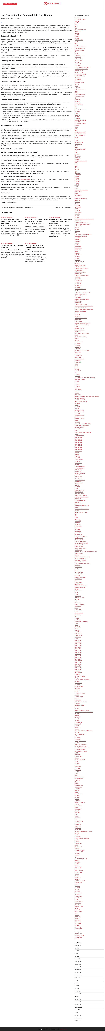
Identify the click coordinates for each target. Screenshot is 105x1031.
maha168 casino (79, 58)
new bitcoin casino (79, 493)
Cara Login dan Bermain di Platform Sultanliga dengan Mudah (34, 247)
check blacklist (78, 898)
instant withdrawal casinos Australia (84, 712)
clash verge (77, 353)
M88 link (77, 38)
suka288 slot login (79, 435)
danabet (77, 599)
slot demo (77, 403)
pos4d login (77, 343)
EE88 (76, 580)
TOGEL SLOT (78, 904)
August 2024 (77, 1010)
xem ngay (77, 159)
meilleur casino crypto (80, 272)
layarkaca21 (78, 700)
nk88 (76, 108)
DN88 (76, 26)
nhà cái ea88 (78, 103)
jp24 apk (77, 178)
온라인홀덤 (77, 277)
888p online (77, 156)
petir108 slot (78, 920)
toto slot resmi (78, 809)
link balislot (77, 314)
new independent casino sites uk (83, 432)
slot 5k (76, 41)
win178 (76, 209)
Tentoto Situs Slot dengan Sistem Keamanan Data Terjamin (36, 220)
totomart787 (78, 521)
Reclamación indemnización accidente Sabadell (87, 396)
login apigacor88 (79, 785)
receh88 (77, 454)
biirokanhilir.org (78, 805)
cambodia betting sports (81, 751)
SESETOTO (77, 502)
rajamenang (78, 923)
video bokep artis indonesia (81, 497)
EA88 (76, 28)
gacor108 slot (78, 632)
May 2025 (77, 985)
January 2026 (78, 964)
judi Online (77, 413)
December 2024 (78, 999)
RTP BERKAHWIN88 (80, 480)
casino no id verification (81, 495)
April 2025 (77, 988)
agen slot (77, 33)
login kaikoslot (78, 896)
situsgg (76, 45)
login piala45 (78, 828)
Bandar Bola (78, 826)
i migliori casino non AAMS (81, 222)
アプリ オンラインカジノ (81, 536)
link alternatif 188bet (80, 693)
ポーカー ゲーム (79, 296)
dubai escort (78, 869)
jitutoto (76, 845)
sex (75, 372)
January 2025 (78, 996)
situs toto (77, 381)
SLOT (76, 93)
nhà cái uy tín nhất (79, 539)
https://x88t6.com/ (79, 50)
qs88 (76, 232)
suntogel (77, 725)
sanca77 (77, 203)
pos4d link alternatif (80, 398)
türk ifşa (77, 840)
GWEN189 (77, 456)
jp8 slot (76, 186)
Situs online (77, 603)
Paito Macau (78, 637)
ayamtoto (77, 841)
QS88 (76, 171)
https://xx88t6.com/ (80, 48)
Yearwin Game (78, 533)
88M (76, 514)
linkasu (76, 517)
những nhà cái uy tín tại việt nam (83, 67)
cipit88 (76, 420)
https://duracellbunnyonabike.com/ (83, 730)
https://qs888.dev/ (79, 427)
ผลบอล (76, 434)
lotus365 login (78, 579)
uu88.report (77, 17)
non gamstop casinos (80, 19)
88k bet (76, 137)
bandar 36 (77, 575)
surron (76, 638)
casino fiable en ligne (80, 265)
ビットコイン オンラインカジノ (83, 292)
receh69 (77, 695)
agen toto (77, 35)
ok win (76, 139)
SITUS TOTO (78, 727)
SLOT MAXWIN (78, 437)
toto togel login (78, 892)
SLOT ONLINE (78, 469)
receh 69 (77, 874)
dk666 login (77, 620)
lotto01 (76, 865)
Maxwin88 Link (78, 846)
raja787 (76, 628)
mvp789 (77, 227)
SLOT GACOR (78, 640)
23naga (76, 367)
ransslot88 (77, 487)
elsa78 (76, 193)
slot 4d (76, 592)
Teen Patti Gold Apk (79, 75)
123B (76, 527)
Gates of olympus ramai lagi (82, 710)
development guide (79, 604)
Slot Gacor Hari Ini (79, 328)
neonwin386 (78, 31)
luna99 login (78, 174)
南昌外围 (77, 408)
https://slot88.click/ (79, 415)
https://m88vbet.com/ (80, 29)
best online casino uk (80, 587)
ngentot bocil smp (79, 776)
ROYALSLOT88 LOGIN (80, 120)
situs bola (77, 125)
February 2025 (78, 993)
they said (77, 338)
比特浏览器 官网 (79, 584)
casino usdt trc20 (79, 546)
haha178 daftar (78, 567)
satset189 (77, 522)
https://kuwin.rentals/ (80, 133)
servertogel (77, 823)
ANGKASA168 (78, 672)
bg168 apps (78, 770)
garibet (76, 691)
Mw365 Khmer (78, 191)
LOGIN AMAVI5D (79, 492)
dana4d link (77, 524)
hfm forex (77, 253)
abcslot (76, 611)
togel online (77, 87)
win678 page (78, 157)
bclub (76, 91)
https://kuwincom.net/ (80, 110)
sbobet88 (77, 799)
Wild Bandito (78, 394)
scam (76, 775)
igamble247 (78, 64)
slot (75, 616)
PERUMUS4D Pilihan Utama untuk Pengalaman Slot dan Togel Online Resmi (60, 221)
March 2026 (77, 959)
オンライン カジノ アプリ (81, 69)
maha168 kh (78, 57)
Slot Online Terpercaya (80, 289)
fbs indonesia (78, 195)
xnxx (76, 819)
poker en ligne (78, 321)
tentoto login (78, 596)
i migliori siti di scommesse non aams (84, 219)
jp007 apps (77, 768)
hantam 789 (78, 724)
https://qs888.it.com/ (80, 89)
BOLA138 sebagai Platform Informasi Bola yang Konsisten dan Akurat (11, 221)
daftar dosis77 (78, 843)
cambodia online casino (81, 701)
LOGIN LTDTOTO (79, 459)
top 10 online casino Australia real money (85, 377)
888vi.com (77, 154)
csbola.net (77, 879)
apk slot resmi (78, 872)
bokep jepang (78, 362)
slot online (77, 214)
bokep (76, 145)
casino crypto (78, 226)
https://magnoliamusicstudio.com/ (83, 234)
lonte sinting (78, 877)
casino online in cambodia (81, 190)
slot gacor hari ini (79, 72)
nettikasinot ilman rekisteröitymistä (83, 831)
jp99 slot (77, 183)
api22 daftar (78, 278)
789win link (77, 249)
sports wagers (78, 882)
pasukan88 (77, 717)
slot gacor (77, 77)
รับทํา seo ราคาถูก (79, 261)
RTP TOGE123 (78, 478)
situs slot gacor (78, 81)
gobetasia (77, 688)
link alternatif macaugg (80, 74)
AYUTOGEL (77, 862)
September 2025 (78, 975)
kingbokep (77, 918)
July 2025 (77, 980)
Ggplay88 (77, 860)
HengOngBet (78, 531)
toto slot (77, 715)
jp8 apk (76, 188)
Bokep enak (77, 316)
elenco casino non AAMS (81, 744)
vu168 (76, 326)
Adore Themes (63, 1029)
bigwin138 (77, 910)
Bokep (76, 365)
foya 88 (76, 792)
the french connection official (82, 333)
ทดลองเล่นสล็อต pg (79, 734)
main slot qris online (80, 676)
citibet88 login (78, 933)
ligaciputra (77, 703)
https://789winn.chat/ (80, 135)
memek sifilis (78, 903)
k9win (76, 52)
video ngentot (78, 212)
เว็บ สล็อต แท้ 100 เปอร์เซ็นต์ (82, 350)
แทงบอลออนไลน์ (79, 70)
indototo (77, 915)
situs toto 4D (78, 284)
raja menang (78, 927)
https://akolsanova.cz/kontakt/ (82, 679)
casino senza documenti (81, 236)
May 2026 (77, 953)
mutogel (77, 719)
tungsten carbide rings (80, 560)
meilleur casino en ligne (80, 294)
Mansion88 (77, 287)
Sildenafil (77, 369)
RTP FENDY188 (78, 483)
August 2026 (77, 945)
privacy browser (78, 342)
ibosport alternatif (79, 411)
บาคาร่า (77, 729)
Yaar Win (77, 215)
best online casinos (79, 597)
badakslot (77, 795)
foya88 (76, 313)
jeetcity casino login (80, 379)
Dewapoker (77, 684)
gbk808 (76, 773)
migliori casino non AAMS (81, 543)
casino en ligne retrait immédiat (82, 323)
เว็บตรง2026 (78, 371)
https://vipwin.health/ (80, 132)
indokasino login (79, 696)
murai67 (77, 84)
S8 (75, 98)
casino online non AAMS (81, 318)
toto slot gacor (78, 550)
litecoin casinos (78, 901)
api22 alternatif (78, 255)
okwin (76, 127)
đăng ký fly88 (78, 389)
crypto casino (78, 319)
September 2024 (78, 1007)
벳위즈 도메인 (78, 534)
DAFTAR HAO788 (79, 40)
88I (75, 516)
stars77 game (78, 23)
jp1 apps (77, 618)
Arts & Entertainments (11, 202)
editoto (76, 623)
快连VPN (77, 790)
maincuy (77, 889)
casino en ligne (78, 273)
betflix (76, 908)
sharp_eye (17, 18)
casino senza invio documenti (82, 556)
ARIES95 (77, 452)
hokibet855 (77, 118)
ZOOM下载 (77, 626)
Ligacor (76, 816)
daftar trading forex (79, 55)
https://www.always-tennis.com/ (83, 563)
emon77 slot (78, 65)
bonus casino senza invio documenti (84, 306)
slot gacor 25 (78, 894)
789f (76, 106)
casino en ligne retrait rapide (82, 275)
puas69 (76, 244)
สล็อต (76, 430)
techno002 (77, 122)
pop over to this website (80, 336)
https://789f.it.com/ (80, 96)
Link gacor (77, 674)
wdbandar (77, 788)
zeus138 (77, 698)
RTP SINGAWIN (78, 476)
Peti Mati (77, 863)
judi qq (76, 761)
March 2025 (77, 991)
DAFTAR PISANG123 (80, 473)
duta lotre (77, 485)
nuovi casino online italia (81, 307)
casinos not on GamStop (81, 198)
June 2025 (77, 983)
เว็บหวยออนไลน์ (79, 906)
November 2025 (78, 969)
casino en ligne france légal (81, 268)
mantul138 (77, 812)
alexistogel (77, 205)
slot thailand (78, 79)
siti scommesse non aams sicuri (83, 224)
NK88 (76, 130)
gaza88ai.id (77, 241)
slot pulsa (77, 720)
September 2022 (78, 1018)
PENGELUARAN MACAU (81, 401)
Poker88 (77, 510)
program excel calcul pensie (82, 838)
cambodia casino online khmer (82, 748)
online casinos (78, 582)
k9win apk (77, 115)
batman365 (77, 916)
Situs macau (78, 606)
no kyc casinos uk (79, 410)
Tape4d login (78, 461)
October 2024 (78, 1004)
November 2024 (78, 1002)
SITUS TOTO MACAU (80, 802)
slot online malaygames (81, 858)
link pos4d (77, 374)
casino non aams (79, 553)
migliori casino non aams (81, 558)
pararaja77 (77, 855)
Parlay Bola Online (79, 705)
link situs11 (77, 429)
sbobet (76, 736)
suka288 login (78, 280)
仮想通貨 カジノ (79, 538)
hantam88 (77, 202)
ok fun (76, 151)
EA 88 (76, 43)
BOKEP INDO (78, 498)
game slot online (79, 574)
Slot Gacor (77, 101)
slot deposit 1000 (79, 852)
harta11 (76, 758)
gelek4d (76, 147)
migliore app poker (79, 545)
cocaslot (77, 783)
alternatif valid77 (79, 756)
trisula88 (77, 811)
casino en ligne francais (81, 304)
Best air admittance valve (81, 512)
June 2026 (77, 950)
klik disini (77, 732)
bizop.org (77, 707)
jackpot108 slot (78, 635)
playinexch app (78, 526)
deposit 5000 (78, 331)
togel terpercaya (79, 142)
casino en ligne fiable (80, 577)
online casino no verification (82, 425)
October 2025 (78, 972)
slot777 (76, 53)
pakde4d (77, 243)
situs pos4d (77, 360)
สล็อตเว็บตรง (78, 200)
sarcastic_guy (4, 225)
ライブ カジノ (78, 282)
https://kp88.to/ (79, 104)
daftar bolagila (78, 144)
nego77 (76, 807)
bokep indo (77, 260)
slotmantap (77, 565)
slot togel (77, 742)
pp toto (76, 913)
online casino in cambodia (81, 621)
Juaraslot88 (78, 207)
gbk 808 (77, 116)
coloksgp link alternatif (80, 741)
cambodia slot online (80, 749)
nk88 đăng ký (78, 246)
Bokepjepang (78, 614)
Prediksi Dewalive (79, 778)
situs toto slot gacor (80, 850)
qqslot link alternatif (80, 881)
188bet (76, 391)
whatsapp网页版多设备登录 (82, 505)
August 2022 (77, 1020)
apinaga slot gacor (79, 82)
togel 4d (77, 21)
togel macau (78, 800)
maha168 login (78, 60)
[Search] (102, 8)
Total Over (77, 210)
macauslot (77, 630)
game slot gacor (79, 572)
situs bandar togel (79, 935)
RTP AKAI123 (78, 471)
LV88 (76, 164)
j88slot (76, 488)
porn (76, 197)
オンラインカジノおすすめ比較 (83, 423)
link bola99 (77, 713)
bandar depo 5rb (79, 613)
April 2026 (77, 956)
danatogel (77, 891)
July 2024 (77, 1012)
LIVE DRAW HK (78, 722)
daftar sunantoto (79, 591)
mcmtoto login (78, 911)
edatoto (76, 86)
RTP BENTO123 (78, 481)
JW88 (76, 166)
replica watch (78, 766)
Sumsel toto (78, 352)
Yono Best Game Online (80, 500)
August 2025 (77, 977)
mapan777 (77, 238)
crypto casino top (79, 504)
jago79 (76, 140)
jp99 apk (77, 185)
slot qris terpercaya (79, 468)
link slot (76, 939)
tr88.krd (76, 168)
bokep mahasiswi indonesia (82, 509)
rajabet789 (77, 458)
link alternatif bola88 (80, 759)
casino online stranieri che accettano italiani (86, 551)
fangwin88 (77, 422)
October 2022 (78, 1015)
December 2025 (78, 967)
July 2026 (77, 948)
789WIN (77, 169)
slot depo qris (78, 285)
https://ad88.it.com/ (80, 94)
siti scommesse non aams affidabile (84, 309)
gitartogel (77, 290)
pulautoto (77, 388)
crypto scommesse (79, 330)
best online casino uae (80, 311)
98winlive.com (78, 248)
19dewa (77, 340)
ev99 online (77, 99)
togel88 (76, 251)
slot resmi (77, 708)
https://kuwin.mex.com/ (81, 161)
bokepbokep (78, 824)
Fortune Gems (78, 463)
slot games (77, 529)
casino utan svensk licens (81, 585)
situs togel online (79, 686)
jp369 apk (77, 181)
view (76, 601)
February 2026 (78, 961)
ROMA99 (77, 507)
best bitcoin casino (79, 418)
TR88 (76, 162)
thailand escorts (79, 794)
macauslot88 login (79, 359)
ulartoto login (78, 609)
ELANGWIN (77, 475)
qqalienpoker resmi (25, 179)
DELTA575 (77, 519)
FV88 (76, 24)
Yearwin (77, 555)
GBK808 (77, 833)
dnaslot (76, 875)
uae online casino (79, 270)
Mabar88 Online (79, 870)
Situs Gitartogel (78, 867)
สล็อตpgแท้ (77, 173)
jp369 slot (77, 180)
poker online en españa (80, 541)
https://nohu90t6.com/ (80, 46)
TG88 (76, 128)
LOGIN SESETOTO (79, 490)
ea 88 (76, 152)
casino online (78, 220)
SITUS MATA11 (78, 683)
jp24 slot (77, 176)
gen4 (76, 814)
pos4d (76, 335)
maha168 (77, 62)
